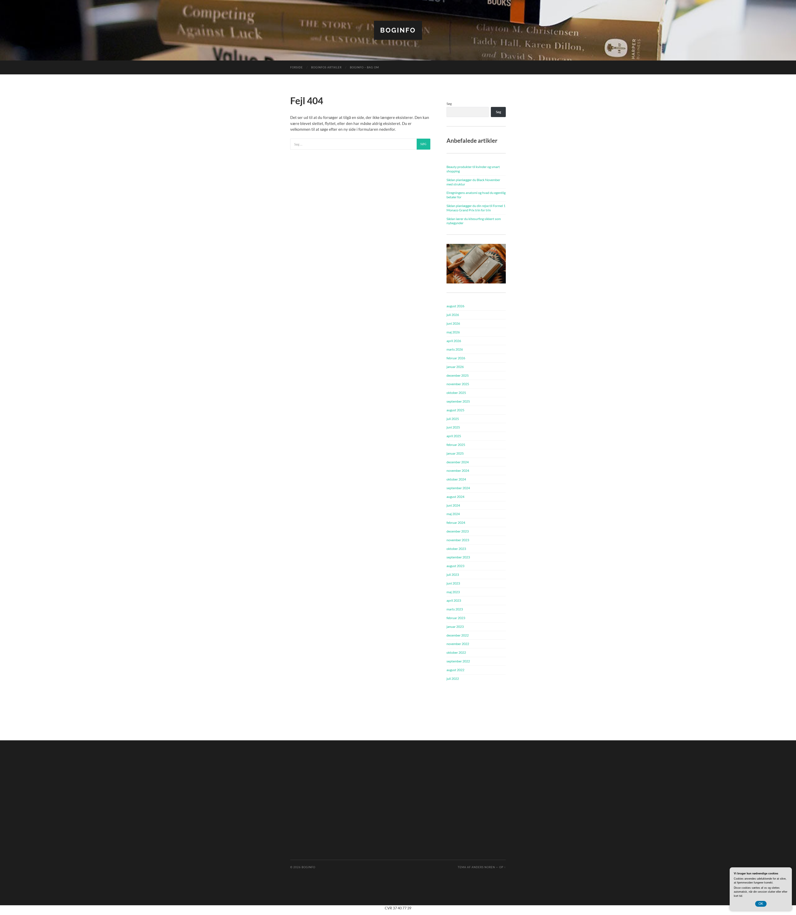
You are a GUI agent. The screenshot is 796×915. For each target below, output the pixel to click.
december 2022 (458, 635)
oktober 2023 (456, 549)
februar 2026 (456, 358)
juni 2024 (453, 505)
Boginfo (398, 30)
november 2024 (458, 470)
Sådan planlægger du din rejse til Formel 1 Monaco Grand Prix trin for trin (476, 208)
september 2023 (458, 557)
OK (760, 903)
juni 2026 (453, 323)
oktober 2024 (456, 479)
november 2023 (458, 540)
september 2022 (458, 661)
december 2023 (458, 531)
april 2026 (454, 341)
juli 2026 (453, 315)
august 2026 (455, 306)
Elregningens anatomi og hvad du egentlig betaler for (476, 195)
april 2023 (454, 600)
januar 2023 (455, 626)
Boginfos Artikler (326, 67)
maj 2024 (453, 514)
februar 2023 (456, 618)
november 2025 (458, 384)
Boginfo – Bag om (364, 67)
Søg (449, 103)
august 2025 (455, 410)
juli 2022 (453, 678)
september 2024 (458, 488)
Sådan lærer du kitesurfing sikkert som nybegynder (474, 221)
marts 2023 (455, 609)
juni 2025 (453, 427)
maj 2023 (453, 592)
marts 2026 (455, 349)
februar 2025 (456, 445)
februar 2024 (456, 522)
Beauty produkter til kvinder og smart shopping (473, 169)
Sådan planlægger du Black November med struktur (473, 182)
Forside (296, 67)
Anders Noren (483, 867)
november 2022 (458, 644)
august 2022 (455, 670)
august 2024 (455, 497)
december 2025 (458, 375)
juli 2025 (453, 419)
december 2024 (458, 462)
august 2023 (455, 566)
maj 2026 (453, 332)
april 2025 (454, 436)
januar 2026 (455, 367)
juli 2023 (453, 574)
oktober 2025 (456, 393)
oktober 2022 (456, 652)
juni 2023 (453, 583)
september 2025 (458, 401)
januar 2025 (455, 453)
